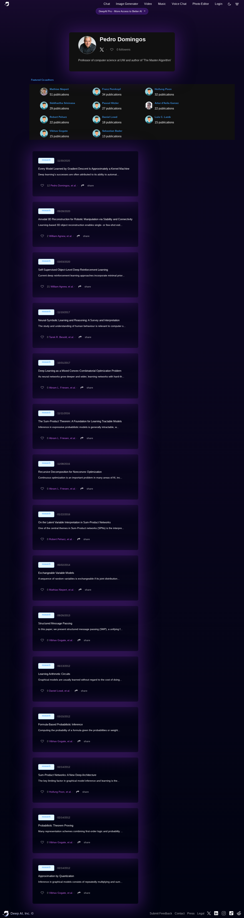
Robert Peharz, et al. (61, 539)
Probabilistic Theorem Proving (55, 825)
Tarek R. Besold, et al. (61, 337)
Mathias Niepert (59, 89)
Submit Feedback (161, 913)
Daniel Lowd (109, 117)
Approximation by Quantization (56, 875)
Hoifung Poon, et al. (60, 791)
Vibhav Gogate (59, 130)
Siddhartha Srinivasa (62, 103)
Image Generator (127, 3)
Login (218, 3)
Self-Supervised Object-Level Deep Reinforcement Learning (73, 269)
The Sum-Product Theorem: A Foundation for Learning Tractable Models (80, 421)
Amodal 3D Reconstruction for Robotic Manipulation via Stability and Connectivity (85, 219)
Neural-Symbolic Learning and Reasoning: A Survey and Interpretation (78, 320)
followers (123, 49)
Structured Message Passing (55, 623)
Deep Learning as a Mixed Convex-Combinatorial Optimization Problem (79, 370)
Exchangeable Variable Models (56, 572)
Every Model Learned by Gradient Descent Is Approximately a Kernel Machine (83, 168)
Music (162, 3)
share (90, 185)
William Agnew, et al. (60, 236)
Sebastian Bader (112, 130)
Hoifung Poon (163, 89)
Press (191, 913)
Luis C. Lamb (163, 117)
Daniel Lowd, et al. (59, 690)
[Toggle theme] (229, 4)
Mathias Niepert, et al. (61, 589)
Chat (107, 3)
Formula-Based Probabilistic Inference (60, 724)
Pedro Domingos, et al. (63, 185)
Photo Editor (201, 3)
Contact (180, 913)
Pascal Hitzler (110, 103)
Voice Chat (179, 3)
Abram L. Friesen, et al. (62, 387)
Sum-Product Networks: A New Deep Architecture (67, 774)
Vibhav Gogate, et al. (61, 640)
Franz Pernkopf (111, 89)
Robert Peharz (58, 117)
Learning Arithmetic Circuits (54, 673)
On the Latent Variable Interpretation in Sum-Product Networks (74, 522)
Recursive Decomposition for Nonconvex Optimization (70, 471)
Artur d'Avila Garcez (167, 103)
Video (148, 3)
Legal (200, 913)
